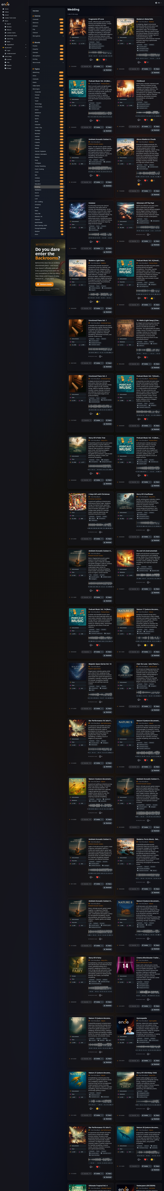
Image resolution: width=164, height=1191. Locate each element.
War (49, 175)
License (9, 59)
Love (49, 198)
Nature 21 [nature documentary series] (104, 1073)
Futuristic (49, 124)
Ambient (48, 26)
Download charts (12, 35)
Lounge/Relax (140, 804)
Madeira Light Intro (96, 260)
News (49, 210)
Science (49, 195)
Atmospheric (48, 55)
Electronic (48, 22)
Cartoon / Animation (49, 154)
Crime (49, 172)
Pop (48, 29)
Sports (49, 118)
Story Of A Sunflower (145, 494)
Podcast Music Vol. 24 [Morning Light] (104, 81)
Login (8, 50)
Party (49, 160)
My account (8, 47)
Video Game (48, 85)
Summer (49, 181)
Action (49, 109)
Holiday (105, 516)
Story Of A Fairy (95, 958)
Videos (7, 12)
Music (6, 20)
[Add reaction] (91, 59)
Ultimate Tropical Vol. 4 (98, 1185)
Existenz (92, 203)
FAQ (8, 62)
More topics (36, 89)
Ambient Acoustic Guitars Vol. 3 (149, 779)
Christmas (49, 204)
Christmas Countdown (94, 499)
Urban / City (49, 127)
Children (49, 178)
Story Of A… (104, 440)
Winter (49, 207)
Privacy (9, 68)
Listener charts (11, 32)
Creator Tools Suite (10, 17)
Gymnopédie (153, 1020)
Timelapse (49, 163)
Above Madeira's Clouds (146, 139)
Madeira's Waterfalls (145, 19)
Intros (48, 75)
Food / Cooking (49, 169)
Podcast (49, 95)
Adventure (49, 112)
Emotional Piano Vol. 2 (98, 376)
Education (49, 184)
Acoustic (98, 103)
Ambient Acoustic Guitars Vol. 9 (101, 551)
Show (49, 121)
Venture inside (46, 284)
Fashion (49, 136)
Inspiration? (10, 44)
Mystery (49, 157)
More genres (36, 36)
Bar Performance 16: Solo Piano (101, 720)
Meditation (49, 189)
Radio (8, 41)
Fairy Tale (49, 213)
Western (49, 231)
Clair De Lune (153, 666)
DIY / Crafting (49, 201)
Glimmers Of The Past (145, 203)
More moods (36, 62)
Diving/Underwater (49, 228)
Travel (49, 100)
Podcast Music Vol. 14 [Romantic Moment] (105, 609)
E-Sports (49, 142)
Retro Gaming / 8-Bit (49, 225)
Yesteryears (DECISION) (146, 1185)
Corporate (49, 92)
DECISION (152, 1188)
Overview (36, 10)
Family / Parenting (49, 166)
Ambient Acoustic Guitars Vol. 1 (101, 901)
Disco (49, 234)
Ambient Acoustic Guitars (95, 144)
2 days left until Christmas (99, 494)
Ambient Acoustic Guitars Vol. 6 (101, 139)
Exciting (48, 59)
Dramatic (48, 52)
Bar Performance (106, 723)
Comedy (49, 139)
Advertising (48, 72)
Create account (11, 53)
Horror (49, 192)
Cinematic (48, 19)
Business (49, 133)
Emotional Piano (106, 323)
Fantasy (49, 145)
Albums (9, 29)
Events (48, 82)
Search (9, 23)
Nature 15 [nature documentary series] (104, 1018)
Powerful (48, 49)
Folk (90, 159)
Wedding (49, 187)
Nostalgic (49, 130)
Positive (48, 45)
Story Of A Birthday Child (147, 1073)
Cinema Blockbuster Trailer (144, 962)
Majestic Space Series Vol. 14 (100, 664)
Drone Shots (49, 106)
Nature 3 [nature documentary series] (104, 779)
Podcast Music (105, 83)
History (49, 115)
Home (6, 9)
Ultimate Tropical (106, 1188)
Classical (48, 32)
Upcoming (10, 38)
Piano (97, 42)
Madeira (151, 21)
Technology (49, 103)
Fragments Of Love (96, 19)
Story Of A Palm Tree (97, 438)
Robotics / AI (49, 216)
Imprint (9, 65)
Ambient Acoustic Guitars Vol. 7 (101, 839)
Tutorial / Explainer (49, 151)
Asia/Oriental (49, 222)
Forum (7, 15)
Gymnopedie (142, 1018)
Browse (9, 26)
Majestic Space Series (94, 668)
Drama (49, 97)
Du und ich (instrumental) (147, 551)
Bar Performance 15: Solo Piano (101, 1127)
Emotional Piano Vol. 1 (98, 320)
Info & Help (8, 56)
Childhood (141, 81)
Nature (49, 148)
